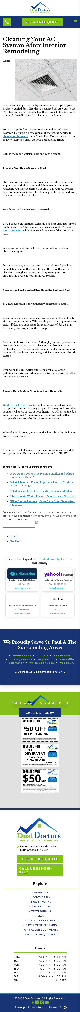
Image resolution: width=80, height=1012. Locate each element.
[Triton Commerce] (64, 1007)
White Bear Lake (41, 663)
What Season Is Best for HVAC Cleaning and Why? (41, 491)
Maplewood (46, 659)
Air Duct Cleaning (41, 920)
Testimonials (41, 911)
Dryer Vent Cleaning (41, 925)
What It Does (41, 906)
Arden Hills (62, 655)
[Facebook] (33, 1003)
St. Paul (42, 655)
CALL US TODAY (40, 713)
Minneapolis (22, 655)
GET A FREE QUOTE (40, 859)
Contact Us (41, 897)
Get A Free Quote (43, 22)
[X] (42, 1002)
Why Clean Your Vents (41, 930)
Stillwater (16, 663)
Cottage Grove (21, 659)
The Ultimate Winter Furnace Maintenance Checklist (42, 496)
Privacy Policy (36, 1007)
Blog (41, 916)
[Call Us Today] (7, 22)
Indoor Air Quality (41, 934)
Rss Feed (15, 541)
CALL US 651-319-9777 (35, 870)
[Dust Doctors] (40, 12)
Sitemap (20, 1007)
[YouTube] (47, 1003)
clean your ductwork (15, 136)
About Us (41, 892)
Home (14, 536)
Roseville (67, 659)
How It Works (41, 902)
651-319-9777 (55, 671)
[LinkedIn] (37, 1002)
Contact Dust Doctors (16, 405)
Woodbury (67, 663)
